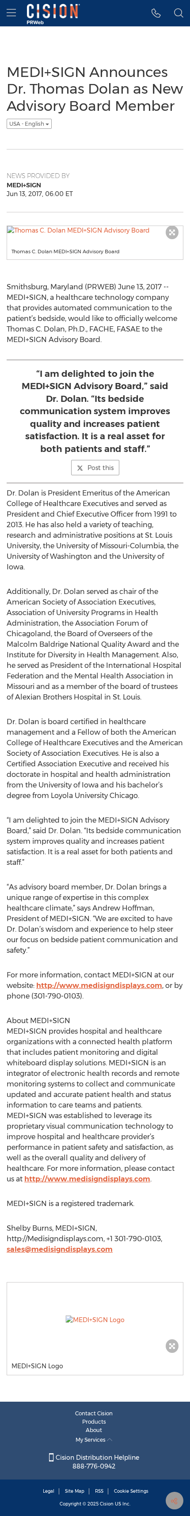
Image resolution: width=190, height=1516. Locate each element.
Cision (107, 1504)
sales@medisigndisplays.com (60, 1249)
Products (94, 1421)
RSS (99, 1491)
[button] (156, 13)
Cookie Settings (131, 1491)
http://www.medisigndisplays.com (99, 985)
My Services (91, 1439)
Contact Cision (94, 1413)
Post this (100, 468)
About (94, 1430)
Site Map (74, 1491)
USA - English (27, 123)
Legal (48, 1491)
